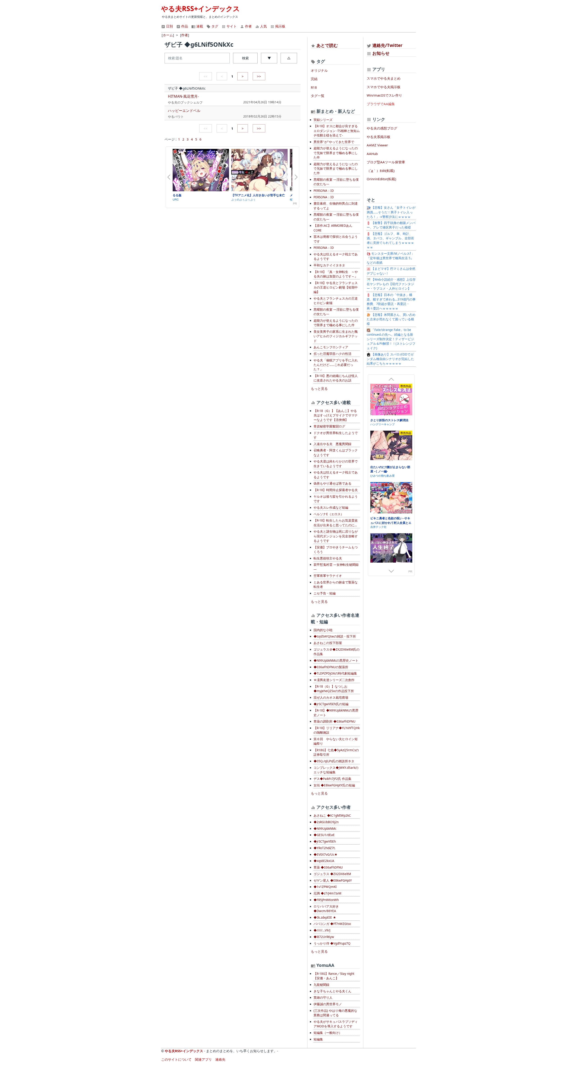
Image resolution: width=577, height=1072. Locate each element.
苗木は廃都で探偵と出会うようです (336, 239)
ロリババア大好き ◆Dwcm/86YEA (326, 908)
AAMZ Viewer (377, 145)
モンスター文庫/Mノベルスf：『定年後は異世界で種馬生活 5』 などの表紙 (390, 258)
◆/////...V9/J (322, 930)
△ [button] (289, 58)
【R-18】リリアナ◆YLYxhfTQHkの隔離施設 (337, 730)
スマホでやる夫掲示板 (384, 87)
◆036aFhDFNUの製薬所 (331, 667)
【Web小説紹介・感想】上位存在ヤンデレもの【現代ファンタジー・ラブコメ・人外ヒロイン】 (391, 284)
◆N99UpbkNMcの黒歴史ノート (336, 660)
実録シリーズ (323, 120)
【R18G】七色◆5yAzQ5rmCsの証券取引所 (336, 752)
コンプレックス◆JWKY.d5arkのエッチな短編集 (336, 770)
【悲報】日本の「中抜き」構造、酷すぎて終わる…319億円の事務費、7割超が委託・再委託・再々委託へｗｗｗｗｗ (391, 302)
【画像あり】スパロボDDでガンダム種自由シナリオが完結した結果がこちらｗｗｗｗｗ (390, 359)
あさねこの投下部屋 (328, 643)
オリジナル (319, 70)
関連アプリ (203, 1059)
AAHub (372, 153)
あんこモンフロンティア (331, 347)
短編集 (318, 1039)
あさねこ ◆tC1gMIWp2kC (332, 815)
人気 (263, 26)
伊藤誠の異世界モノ (328, 1004)
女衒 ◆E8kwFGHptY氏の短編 (334, 785)
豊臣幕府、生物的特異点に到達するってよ (336, 205)
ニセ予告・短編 (325, 593)
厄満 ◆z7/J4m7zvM (327, 893)
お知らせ (380, 53)
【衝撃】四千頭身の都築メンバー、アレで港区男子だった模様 (391, 225)
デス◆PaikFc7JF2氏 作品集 (332, 779)
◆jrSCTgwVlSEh (325, 841)
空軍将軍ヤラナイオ (328, 576)
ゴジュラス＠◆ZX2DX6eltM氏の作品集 (336, 651)
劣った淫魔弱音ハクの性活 (332, 354)
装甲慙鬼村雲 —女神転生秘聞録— (336, 567)
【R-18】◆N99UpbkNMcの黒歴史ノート (336, 712)
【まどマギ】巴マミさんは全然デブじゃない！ (391, 271)
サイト (231, 26)
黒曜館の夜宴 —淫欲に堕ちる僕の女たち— (336, 182)
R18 (314, 87)
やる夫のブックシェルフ (185, 102)
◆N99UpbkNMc (325, 829)
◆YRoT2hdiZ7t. (325, 848)
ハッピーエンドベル (184, 110)
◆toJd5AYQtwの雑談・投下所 (335, 636)
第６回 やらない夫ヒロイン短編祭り (336, 741)
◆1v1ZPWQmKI (325, 887)
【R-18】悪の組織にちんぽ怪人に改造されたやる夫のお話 (336, 378)
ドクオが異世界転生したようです (336, 435)
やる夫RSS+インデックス (200, 8)
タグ (214, 26)
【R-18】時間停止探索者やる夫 (336, 490)
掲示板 (279, 26)
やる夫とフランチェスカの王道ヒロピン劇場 (336, 300)
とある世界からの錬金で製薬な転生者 (336, 584)
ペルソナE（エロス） (329, 514)
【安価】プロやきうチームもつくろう (336, 549)
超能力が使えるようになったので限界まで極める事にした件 (336, 323)
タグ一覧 (317, 95)
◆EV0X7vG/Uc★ (325, 855)
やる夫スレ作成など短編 (331, 508)
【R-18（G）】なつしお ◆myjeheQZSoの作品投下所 (334, 688)
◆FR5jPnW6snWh (326, 900)
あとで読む (327, 45)
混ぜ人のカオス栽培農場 (331, 697)
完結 (314, 78)
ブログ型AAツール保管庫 (386, 162)
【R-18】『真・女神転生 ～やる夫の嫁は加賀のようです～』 (336, 274)
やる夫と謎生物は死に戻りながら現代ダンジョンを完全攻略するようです (336, 536)
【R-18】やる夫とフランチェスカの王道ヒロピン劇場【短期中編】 (336, 287)
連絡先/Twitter (387, 45)
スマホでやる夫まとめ (384, 78)
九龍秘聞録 (321, 985)
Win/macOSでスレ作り (384, 95)
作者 (248, 26)
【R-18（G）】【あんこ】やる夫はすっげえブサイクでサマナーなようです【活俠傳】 (336, 415)
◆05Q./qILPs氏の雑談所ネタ (334, 761)
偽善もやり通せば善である (332, 483)
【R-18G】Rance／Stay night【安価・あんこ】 (334, 976)
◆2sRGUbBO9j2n (326, 822)
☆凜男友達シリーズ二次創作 (334, 680)
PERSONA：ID (324, 191)
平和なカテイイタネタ (329, 265)
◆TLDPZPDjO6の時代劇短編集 (335, 673)
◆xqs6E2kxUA (324, 861)
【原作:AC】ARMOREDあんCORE (333, 228)
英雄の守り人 (323, 998)
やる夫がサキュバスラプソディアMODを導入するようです (336, 1024)
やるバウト (176, 116)
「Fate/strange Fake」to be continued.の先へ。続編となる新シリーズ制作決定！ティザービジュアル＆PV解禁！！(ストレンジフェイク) (391, 339)
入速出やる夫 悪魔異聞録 (332, 444)
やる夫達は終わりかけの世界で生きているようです (336, 463)
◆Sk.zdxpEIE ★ (325, 917)
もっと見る (319, 388)
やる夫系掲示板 (378, 136)
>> (259, 76)
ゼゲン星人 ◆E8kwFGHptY (333, 880)
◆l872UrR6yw (324, 937)
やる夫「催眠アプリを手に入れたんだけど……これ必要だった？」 (336, 365)
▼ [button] (269, 58)
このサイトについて (176, 1059)
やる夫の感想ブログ (382, 128)
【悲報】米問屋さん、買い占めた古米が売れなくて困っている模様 (391, 319)
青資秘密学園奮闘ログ (329, 426)
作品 (184, 26)
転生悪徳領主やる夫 (328, 558)
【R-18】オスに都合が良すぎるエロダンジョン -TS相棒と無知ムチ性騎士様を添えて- (337, 130)
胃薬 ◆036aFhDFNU (328, 867)
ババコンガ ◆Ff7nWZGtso (332, 924)
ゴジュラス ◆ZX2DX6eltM (332, 874)
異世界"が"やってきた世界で (334, 142)
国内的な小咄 (323, 630)
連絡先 (220, 1059)
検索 (245, 58)
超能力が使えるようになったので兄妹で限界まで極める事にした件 (336, 152)
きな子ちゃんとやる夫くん (332, 991)
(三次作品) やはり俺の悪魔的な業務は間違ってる (335, 1013)
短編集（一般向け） (328, 1033)
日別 (169, 26)
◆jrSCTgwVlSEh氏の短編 (331, 704)
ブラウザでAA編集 (381, 104)
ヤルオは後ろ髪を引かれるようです (336, 498)
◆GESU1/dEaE (324, 835)
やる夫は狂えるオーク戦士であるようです (336, 256)
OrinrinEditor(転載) (381, 179)
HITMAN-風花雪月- (183, 96)
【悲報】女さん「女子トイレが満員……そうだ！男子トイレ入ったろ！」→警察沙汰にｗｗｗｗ (391, 212)
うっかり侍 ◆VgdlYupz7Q (332, 943)
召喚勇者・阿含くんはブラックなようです (336, 452)
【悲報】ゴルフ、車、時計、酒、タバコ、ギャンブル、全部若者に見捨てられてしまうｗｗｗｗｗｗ (390, 241)
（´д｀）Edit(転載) (381, 170)
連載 (199, 26)
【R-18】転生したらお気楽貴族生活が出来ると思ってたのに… (336, 522)
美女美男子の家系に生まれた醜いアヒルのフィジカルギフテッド (336, 336)
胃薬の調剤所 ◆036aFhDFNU (334, 721)
